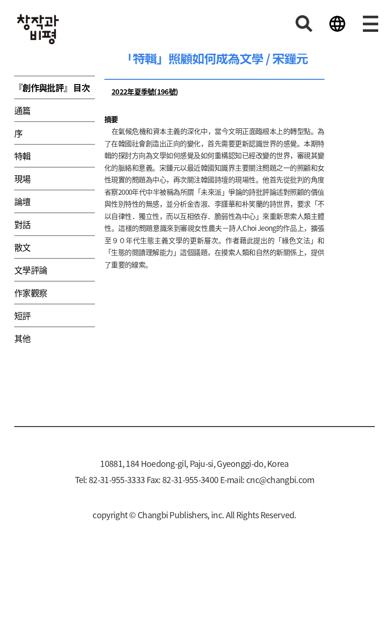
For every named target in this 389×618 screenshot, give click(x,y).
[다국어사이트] (337, 24)
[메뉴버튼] (370, 24)
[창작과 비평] (38, 29)
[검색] (304, 24)
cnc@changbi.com (280, 479)
